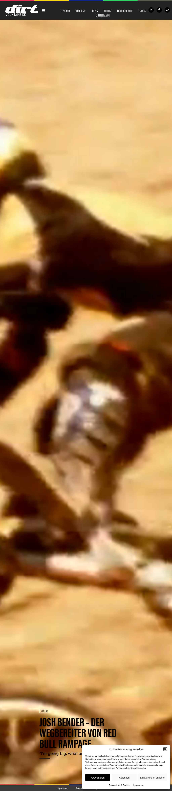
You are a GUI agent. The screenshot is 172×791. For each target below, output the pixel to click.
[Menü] (43, 10)
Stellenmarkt (103, 15)
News (95, 10)
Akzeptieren (97, 777)
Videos (107, 10)
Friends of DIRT (125, 10)
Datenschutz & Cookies (119, 784)
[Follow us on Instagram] (151, 10)
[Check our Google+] (167, 10)
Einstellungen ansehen (152, 777)
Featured (65, 10)
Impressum (138, 784)
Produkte (81, 10)
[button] (165, 749)
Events (142, 10)
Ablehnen (124, 777)
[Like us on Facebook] (159, 10)
